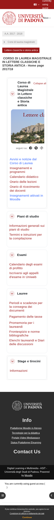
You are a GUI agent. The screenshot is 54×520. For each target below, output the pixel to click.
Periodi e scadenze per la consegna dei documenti (25, 306)
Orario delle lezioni (23, 181)
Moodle (29, 475)
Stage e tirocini (29, 361)
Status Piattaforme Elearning (26, 442)
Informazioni (18, 370)
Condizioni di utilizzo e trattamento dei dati (27, 513)
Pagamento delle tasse (25, 316)
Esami (22, 255)
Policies (9, 494)
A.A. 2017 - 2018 (13, 33)
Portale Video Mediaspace (26, 437)
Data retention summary (17, 491)
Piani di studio (28, 216)
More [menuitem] (46, 18)
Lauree (22, 293)
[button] (36, 4)
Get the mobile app (15, 498)
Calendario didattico (24, 176)
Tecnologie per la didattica (26, 433)
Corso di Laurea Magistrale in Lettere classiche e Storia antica (25, 94)
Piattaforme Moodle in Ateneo (26, 428)
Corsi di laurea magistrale (21, 42)
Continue (27, 517)
